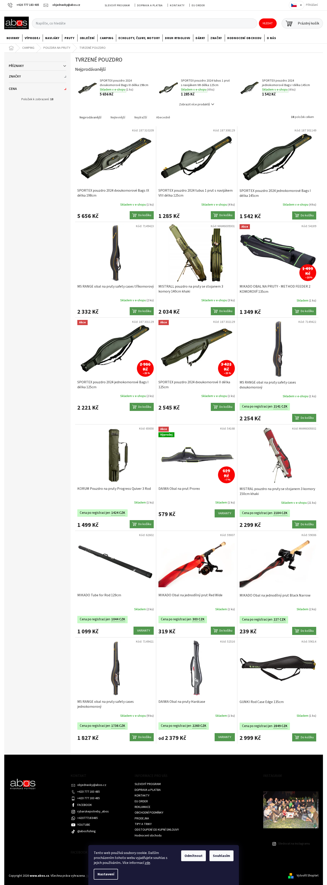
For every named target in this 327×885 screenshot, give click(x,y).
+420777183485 (87, 818)
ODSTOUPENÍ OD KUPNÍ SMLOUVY (157, 829)
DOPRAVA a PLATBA (150, 5)
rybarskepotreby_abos (93, 811)
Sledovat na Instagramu (294, 843)
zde (147, 862)
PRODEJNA (142, 818)
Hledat (268, 23)
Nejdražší (140, 117)
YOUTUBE (83, 825)
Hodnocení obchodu (148, 835)
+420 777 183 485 (88, 792)
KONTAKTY (177, 5)
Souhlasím (221, 855)
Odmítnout (193, 855)
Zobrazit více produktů (194, 104)
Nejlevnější (118, 117)
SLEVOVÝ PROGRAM (117, 5)
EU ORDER (198, 5)
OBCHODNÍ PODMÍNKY (149, 812)
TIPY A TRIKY (143, 824)
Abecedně (163, 117)
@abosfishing (86, 831)
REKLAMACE (142, 807)
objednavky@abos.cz (91, 785)
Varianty (224, 513)
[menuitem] (13, 38)
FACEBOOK (84, 805)
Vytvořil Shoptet (307, 876)
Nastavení (106, 874)
